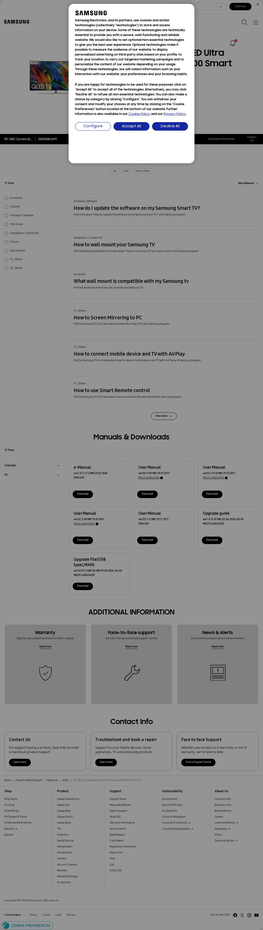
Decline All (170, 126)
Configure (93, 126)
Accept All (131, 126)
